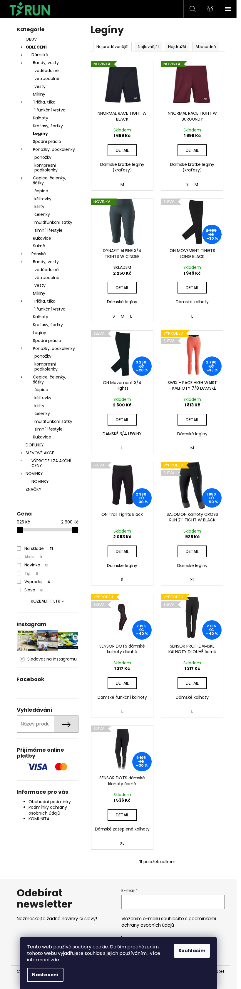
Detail (122, 150)
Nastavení (45, 974)
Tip (31, 573)
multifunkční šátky (53, 222)
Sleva (33, 590)
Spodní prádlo (47, 141)
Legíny (40, 133)
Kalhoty (40, 118)
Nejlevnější (148, 46)
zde (55, 959)
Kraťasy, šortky (48, 126)
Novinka (36, 565)
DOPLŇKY (35, 445)
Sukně (39, 246)
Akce (33, 557)
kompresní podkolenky (46, 167)
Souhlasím (191, 950)
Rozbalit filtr (45, 601)
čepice (41, 191)
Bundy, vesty (46, 63)
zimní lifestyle (48, 230)
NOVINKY (34, 473)
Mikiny (39, 94)
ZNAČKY (33, 489)
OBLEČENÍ (36, 47)
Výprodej (37, 582)
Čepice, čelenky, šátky (49, 180)
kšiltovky (42, 199)
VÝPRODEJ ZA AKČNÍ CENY (51, 463)
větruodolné (46, 78)
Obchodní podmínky (50, 802)
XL (192, 580)
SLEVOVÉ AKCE (40, 453)
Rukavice (42, 238)
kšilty (39, 206)
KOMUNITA (39, 819)
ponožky (42, 157)
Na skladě (38, 548)
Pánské (38, 254)
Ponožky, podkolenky (54, 149)
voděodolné (46, 71)
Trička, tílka (44, 102)
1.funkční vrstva (50, 110)
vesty (40, 86)
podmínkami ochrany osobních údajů (168, 921)
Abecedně (205, 46)
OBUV (31, 39)
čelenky (42, 214)
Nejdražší (177, 46)
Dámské (39, 55)
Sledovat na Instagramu (52, 659)
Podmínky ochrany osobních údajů (48, 810)
